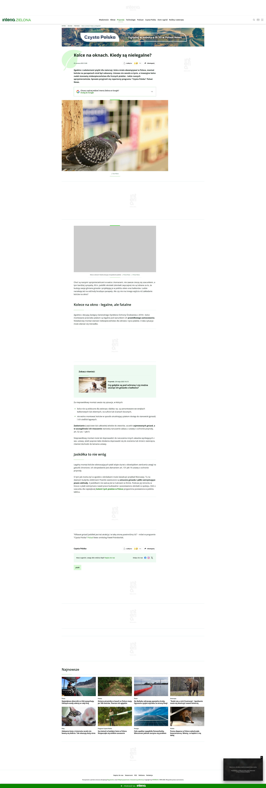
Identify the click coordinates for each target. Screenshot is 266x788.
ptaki (77, 567)
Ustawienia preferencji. (137, 780)
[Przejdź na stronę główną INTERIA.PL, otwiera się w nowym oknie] (8, 19)
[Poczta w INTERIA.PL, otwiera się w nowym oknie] (258, 19)
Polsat (90, 537)
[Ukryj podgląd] (261, 757)
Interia (64, 26)
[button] (104, 19)
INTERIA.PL (155, 780)
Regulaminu (111, 780)
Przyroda (77, 26)
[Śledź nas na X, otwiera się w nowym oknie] (152, 558)
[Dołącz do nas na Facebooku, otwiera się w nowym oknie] (145, 558)
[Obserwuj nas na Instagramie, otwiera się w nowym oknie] (148, 558)
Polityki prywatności (124, 780)
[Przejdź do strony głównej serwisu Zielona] (23, 19)
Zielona (70, 26)
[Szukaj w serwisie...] (254, 19)
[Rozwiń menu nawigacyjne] (262, 19)
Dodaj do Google (98, 93)
